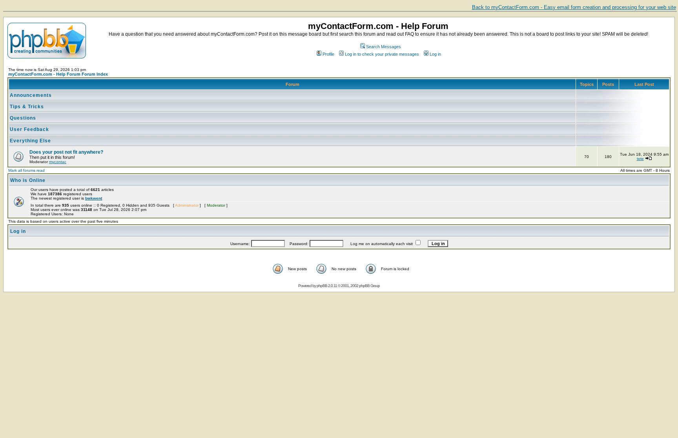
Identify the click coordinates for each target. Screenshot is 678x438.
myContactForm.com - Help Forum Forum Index (58, 74)
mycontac (57, 162)
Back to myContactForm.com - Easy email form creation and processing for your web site (574, 7)
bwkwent (93, 198)
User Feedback (29, 129)
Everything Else (30, 141)
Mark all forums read (26, 170)
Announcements (31, 95)
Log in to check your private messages (382, 54)
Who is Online (28, 180)
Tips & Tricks (27, 106)
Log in (435, 54)
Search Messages (383, 46)
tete (640, 158)
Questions (23, 118)
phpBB (322, 286)
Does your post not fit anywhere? (66, 152)
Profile (328, 54)
